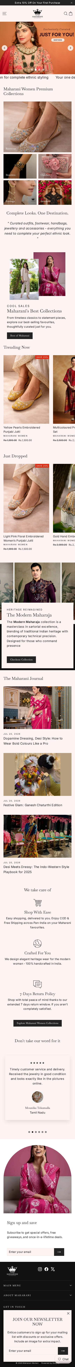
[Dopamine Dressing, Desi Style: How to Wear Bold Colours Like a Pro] (37, 707)
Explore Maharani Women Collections (37, 1023)
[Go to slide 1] (32, 70)
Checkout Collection (21, 659)
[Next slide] (70, 48)
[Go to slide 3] (39, 70)
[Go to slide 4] (43, 70)
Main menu (12, 1285)
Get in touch (14, 1306)
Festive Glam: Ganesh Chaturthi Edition (32, 805)
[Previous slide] (4, 48)
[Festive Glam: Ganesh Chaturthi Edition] (37, 774)
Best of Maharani (19, 335)
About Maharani (17, 1295)
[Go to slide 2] (36, 70)
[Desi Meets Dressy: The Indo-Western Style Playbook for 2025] (37, 836)
